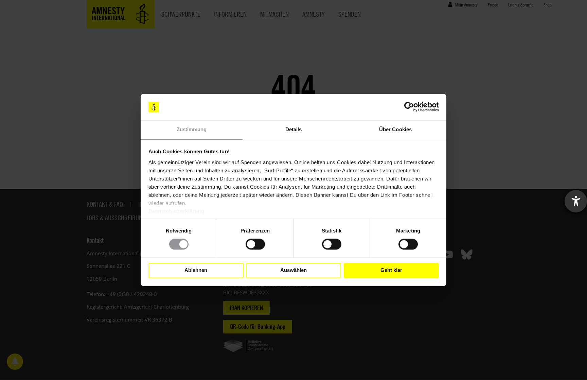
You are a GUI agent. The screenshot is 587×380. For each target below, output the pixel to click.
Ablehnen (195, 270)
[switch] (255, 244)
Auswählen (293, 270)
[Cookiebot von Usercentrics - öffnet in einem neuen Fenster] (409, 107)
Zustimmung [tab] (192, 129)
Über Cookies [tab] (395, 129)
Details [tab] (293, 129)
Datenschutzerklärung (176, 211)
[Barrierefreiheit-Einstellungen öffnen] (576, 201)
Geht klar (391, 270)
